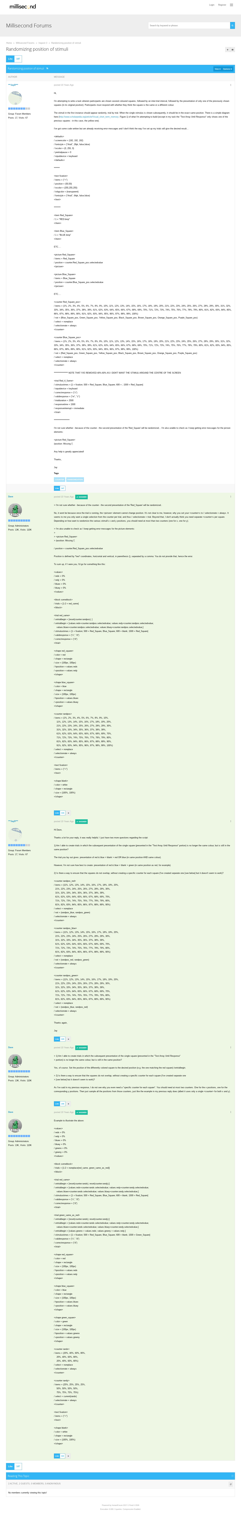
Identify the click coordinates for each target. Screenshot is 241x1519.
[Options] (231, 85)
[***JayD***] (15, 98)
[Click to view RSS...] (47, 68)
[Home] (23, 7)
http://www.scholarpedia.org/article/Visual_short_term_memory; (89, 117)
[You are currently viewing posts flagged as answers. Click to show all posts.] (227, 49)
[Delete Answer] (68, 812)
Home (9, 43)
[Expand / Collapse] (232, 1476)
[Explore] (231, 5)
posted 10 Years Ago (64, 85)
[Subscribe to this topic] (232, 49)
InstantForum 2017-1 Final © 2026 (125, 1505)
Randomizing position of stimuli (66, 43)
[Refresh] (231, 1484)
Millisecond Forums (25, 43)
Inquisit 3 (43, 43)
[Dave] (15, 510)
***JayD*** (13, 85)
